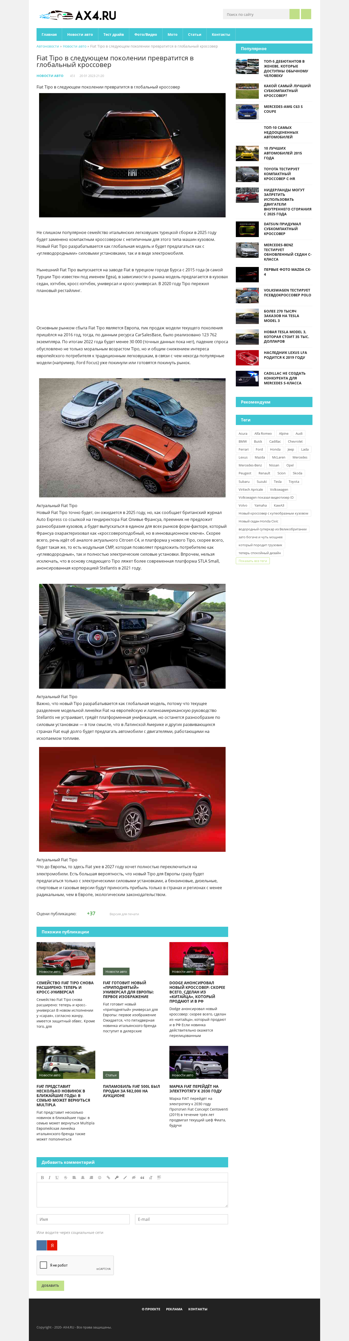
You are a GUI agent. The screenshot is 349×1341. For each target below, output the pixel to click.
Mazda (260, 457)
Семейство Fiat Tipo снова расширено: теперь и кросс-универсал (65, 987)
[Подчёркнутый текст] (57, 1177)
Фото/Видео (145, 34)
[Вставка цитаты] (142, 1177)
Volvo (243, 505)
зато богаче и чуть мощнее (261, 537)
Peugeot (245, 473)
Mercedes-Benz (250, 465)
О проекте (151, 1309)
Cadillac (275, 441)
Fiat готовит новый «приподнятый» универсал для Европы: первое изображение (128, 989)
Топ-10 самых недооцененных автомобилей (281, 132)
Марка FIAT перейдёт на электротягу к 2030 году (195, 1088)
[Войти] (306, 14)
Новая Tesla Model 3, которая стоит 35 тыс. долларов (286, 336)
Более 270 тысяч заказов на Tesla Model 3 (281, 316)
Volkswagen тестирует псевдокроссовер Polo (287, 292)
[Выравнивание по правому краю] (91, 1177)
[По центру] (82, 1177)
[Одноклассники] (179, 1321)
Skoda (297, 473)
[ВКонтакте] (42, 1245)
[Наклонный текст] (49, 1177)
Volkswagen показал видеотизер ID (266, 497)
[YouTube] (196, 1321)
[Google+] (187, 1321)
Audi (299, 433)
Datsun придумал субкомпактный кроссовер (282, 228)
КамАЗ (279, 505)
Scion (281, 473)
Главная (49, 34)
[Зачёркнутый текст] (65, 1177)
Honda (275, 449)
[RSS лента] (204, 1321)
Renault (264, 473)
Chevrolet (295, 441)
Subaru (244, 481)
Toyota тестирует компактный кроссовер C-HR (281, 173)
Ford (259, 449)
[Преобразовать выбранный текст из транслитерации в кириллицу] (150, 1177)
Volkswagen (279, 489)
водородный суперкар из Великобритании (273, 529)
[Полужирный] (42, 1177)
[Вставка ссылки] (108, 1177)
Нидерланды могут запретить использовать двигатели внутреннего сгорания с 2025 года (287, 201)
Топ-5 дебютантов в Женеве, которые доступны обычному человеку (286, 68)
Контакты (221, 34)
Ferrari (244, 449)
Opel (290, 465)
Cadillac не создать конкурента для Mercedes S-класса (285, 378)
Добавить (50, 1285)
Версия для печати (124, 914)
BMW (243, 441)
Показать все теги (253, 560)
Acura (243, 433)
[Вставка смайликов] (100, 1177)
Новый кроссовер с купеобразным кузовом (273, 513)
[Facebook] (153, 1321)
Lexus (243, 457)
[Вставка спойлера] (159, 1177)
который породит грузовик (260, 545)
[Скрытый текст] (134, 1177)
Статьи (194, 34)
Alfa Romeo (263, 433)
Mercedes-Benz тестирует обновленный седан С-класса (288, 252)
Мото (173, 34)
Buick (258, 441)
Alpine (283, 433)
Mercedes (300, 457)
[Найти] (294, 14)
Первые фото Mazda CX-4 (287, 272)
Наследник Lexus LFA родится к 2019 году (285, 355)
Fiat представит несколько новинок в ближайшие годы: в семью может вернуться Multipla (63, 1095)
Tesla (278, 481)
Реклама (174, 1309)
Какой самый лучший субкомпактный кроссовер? (287, 90)
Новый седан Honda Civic (258, 521)
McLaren (278, 457)
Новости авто (80, 34)
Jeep (291, 449)
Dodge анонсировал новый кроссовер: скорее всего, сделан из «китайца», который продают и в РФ (197, 992)
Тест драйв (113, 34)
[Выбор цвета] (125, 1177)
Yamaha (260, 505)
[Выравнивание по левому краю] (74, 1177)
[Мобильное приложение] (145, 1321)
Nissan (274, 465)
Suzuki (262, 481)
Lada (305, 449)
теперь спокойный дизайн (260, 553)
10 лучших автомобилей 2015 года (283, 153)
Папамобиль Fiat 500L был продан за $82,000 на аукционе (131, 1091)
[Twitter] (170, 1321)
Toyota (294, 481)
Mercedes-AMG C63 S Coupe (283, 109)
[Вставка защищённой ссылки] (116, 1177)
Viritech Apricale (251, 489)
